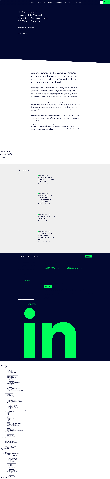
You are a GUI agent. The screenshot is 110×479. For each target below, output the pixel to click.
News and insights (59, 2)
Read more (3, 157)
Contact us (88, 256)
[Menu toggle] (1, 362)
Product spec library (41, 2)
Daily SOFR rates (79, 2)
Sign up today (47, 286)
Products (32, 2)
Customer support (68, 2)
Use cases (50, 2)
